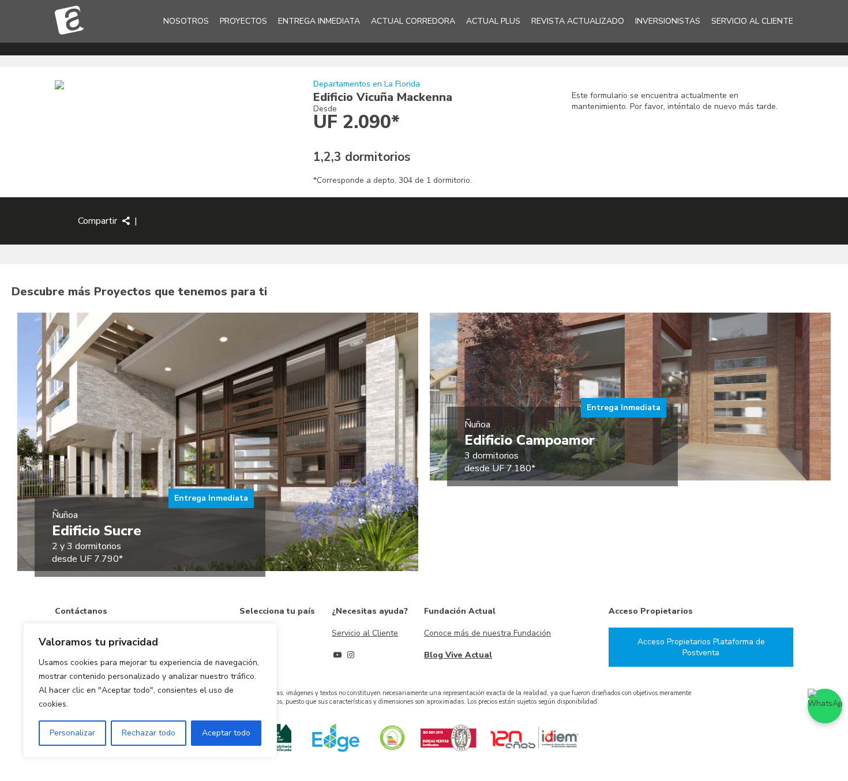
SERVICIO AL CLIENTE (752, 21)
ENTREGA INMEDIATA (319, 21)
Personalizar (72, 732)
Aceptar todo (226, 732)
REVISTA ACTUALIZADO (577, 21)
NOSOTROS (186, 21)
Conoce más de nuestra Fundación (487, 633)
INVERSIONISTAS (667, 21)
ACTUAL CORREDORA (413, 21)
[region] (150, 690)
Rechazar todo (148, 732)
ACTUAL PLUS (493, 21)
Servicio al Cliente (365, 633)
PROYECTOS (243, 21)
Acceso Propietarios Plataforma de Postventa (701, 647)
